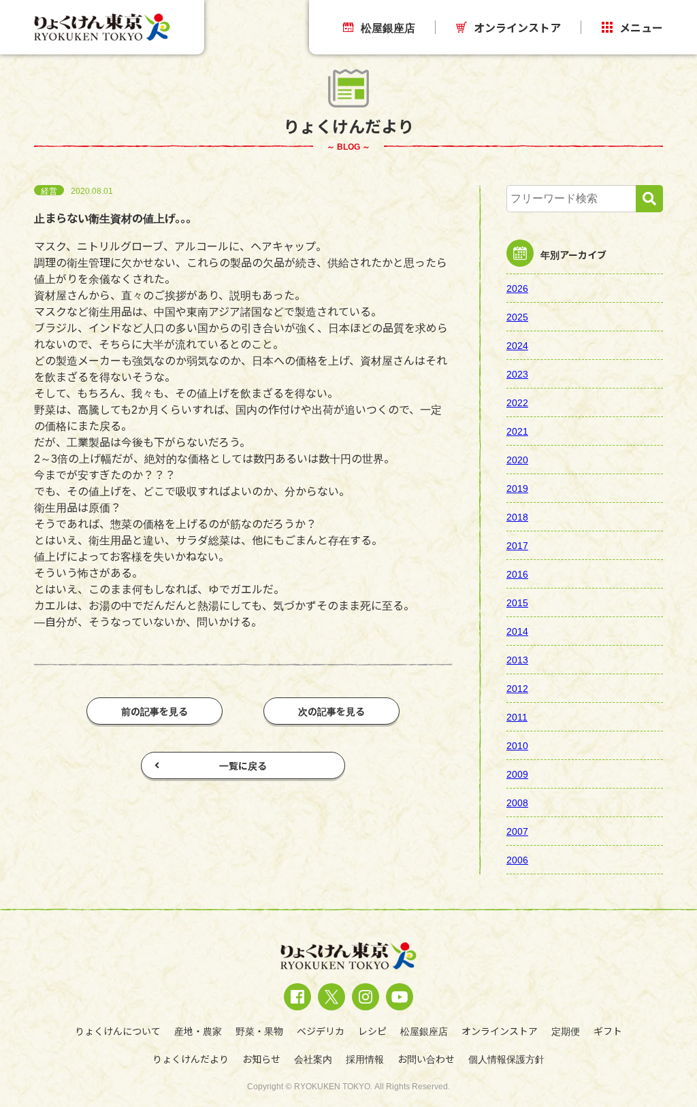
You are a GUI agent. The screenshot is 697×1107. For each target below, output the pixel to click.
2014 (517, 631)
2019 (517, 488)
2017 (517, 545)
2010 (517, 745)
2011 (517, 716)
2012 (517, 688)
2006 (517, 859)
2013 (517, 659)
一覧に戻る (243, 765)
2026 (517, 288)
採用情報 (365, 1058)
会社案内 (313, 1058)
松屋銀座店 (388, 27)
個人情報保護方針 (506, 1058)
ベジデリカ (320, 1031)
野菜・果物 (259, 1031)
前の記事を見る (154, 711)
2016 (517, 573)
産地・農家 (198, 1031)
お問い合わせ (426, 1058)
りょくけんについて (118, 1031)
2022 (517, 402)
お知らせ (261, 1058)
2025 (517, 316)
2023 (517, 373)
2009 (517, 773)
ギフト (608, 1031)
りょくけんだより (190, 1058)
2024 (517, 345)
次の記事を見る (331, 711)
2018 (517, 516)
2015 (517, 602)
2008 (517, 802)
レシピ (372, 1031)
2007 (517, 831)
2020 (517, 459)
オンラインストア (517, 27)
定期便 (565, 1031)
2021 (517, 430)
